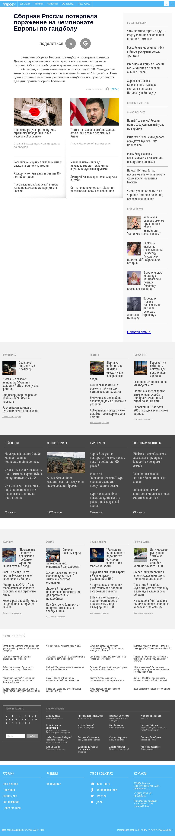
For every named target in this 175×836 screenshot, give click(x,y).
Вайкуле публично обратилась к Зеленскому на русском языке (18, 668)
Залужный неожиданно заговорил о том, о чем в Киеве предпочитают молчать (150, 659)
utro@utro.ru (140, 796)
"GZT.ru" (115, 89)
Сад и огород (68, 4)
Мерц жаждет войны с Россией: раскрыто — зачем (105, 690)
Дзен (99, 802)
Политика (38, 4)
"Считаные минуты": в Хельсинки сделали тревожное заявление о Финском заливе (19, 680)
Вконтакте (103, 784)
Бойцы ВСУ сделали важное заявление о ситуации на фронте (65, 668)
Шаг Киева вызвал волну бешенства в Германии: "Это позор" (108, 658)
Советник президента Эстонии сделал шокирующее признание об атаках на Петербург (21, 648)
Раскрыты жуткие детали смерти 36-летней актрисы (37, 175)
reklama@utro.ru (142, 806)
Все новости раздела (11, 416)
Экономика (52, 4)
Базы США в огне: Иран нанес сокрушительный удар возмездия (62, 679)
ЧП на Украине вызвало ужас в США (63, 646)
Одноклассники (107, 790)
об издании (53, 784)
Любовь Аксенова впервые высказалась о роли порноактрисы (107, 679)
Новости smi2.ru (139, 332)
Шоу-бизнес (25, 4)
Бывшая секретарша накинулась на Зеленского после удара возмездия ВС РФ (21, 691)
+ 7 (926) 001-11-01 (143, 803)
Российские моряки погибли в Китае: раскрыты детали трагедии (38, 164)
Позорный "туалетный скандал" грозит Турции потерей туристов (109, 668)
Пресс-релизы (84, 4)
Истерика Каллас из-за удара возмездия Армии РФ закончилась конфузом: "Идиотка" (106, 648)
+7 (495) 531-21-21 (143, 793)
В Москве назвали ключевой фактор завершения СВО (63, 690)
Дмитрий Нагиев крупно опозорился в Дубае (94, 178)
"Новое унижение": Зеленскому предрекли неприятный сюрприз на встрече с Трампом (151, 669)
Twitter (101, 796)
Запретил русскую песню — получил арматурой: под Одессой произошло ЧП (152, 647)
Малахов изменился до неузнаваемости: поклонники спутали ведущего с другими (89, 166)
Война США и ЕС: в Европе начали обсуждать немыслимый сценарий (150, 679)
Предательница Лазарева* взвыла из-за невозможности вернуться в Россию (36, 188)
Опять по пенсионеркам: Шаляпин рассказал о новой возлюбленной (92, 189)
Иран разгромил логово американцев (151, 689)
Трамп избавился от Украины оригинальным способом (17, 658)
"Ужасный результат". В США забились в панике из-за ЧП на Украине (65, 658)
